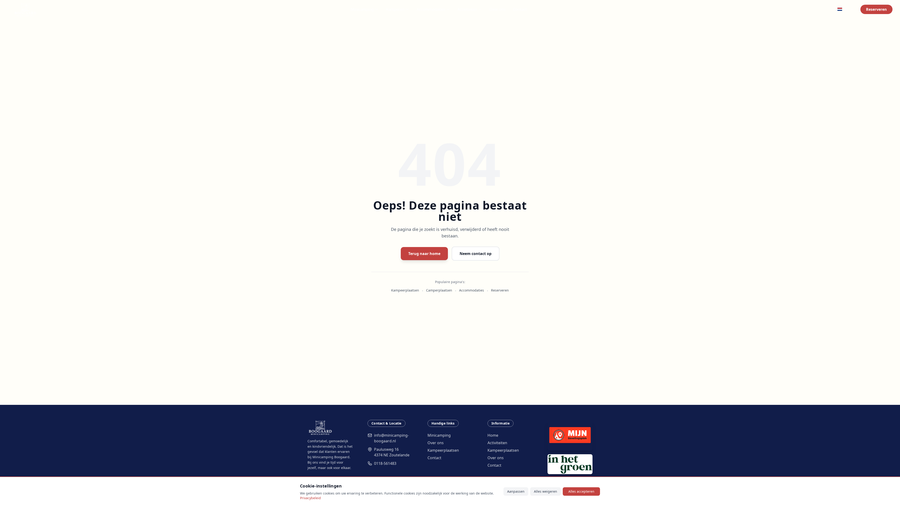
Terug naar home (424, 253)
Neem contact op (475, 253)
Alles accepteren (581, 491)
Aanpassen (516, 491)
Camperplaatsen (439, 290)
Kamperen (395, 9)
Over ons (497, 9)
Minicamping (362, 9)
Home (493, 435)
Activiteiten (467, 9)
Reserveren (876, 9)
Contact (520, 9)
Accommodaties (431, 9)
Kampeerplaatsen (405, 290)
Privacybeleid (310, 498)
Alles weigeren (545, 491)
